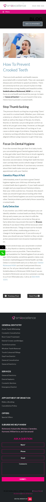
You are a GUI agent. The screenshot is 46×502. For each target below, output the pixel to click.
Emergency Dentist (9, 387)
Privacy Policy (37, 491)
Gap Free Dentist (8, 356)
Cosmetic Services (9, 383)
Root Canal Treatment (11, 337)
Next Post (33, 296)
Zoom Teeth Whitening (11, 329)
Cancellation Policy (9, 406)
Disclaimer (17, 493)
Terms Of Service (26, 493)
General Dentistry (9, 364)
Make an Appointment (32, 23)
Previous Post (13, 296)
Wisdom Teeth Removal (11, 348)
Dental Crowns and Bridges (12, 341)
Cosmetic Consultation (11, 333)
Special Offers (7, 417)
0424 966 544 (38, 6)
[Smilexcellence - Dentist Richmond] (15, 5)
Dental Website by (21, 499)
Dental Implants (8, 379)
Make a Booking (8, 402)
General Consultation (10, 360)
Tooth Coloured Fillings (11, 352)
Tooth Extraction (9, 345)
